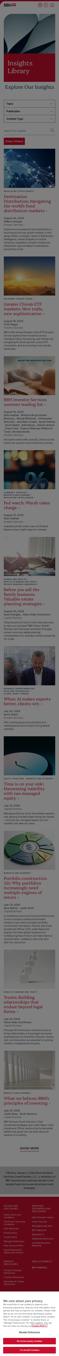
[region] (29, 1323)
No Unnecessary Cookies (29, 1341)
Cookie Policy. (39, 1326)
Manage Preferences (29, 1332)
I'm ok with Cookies (29, 1350)
